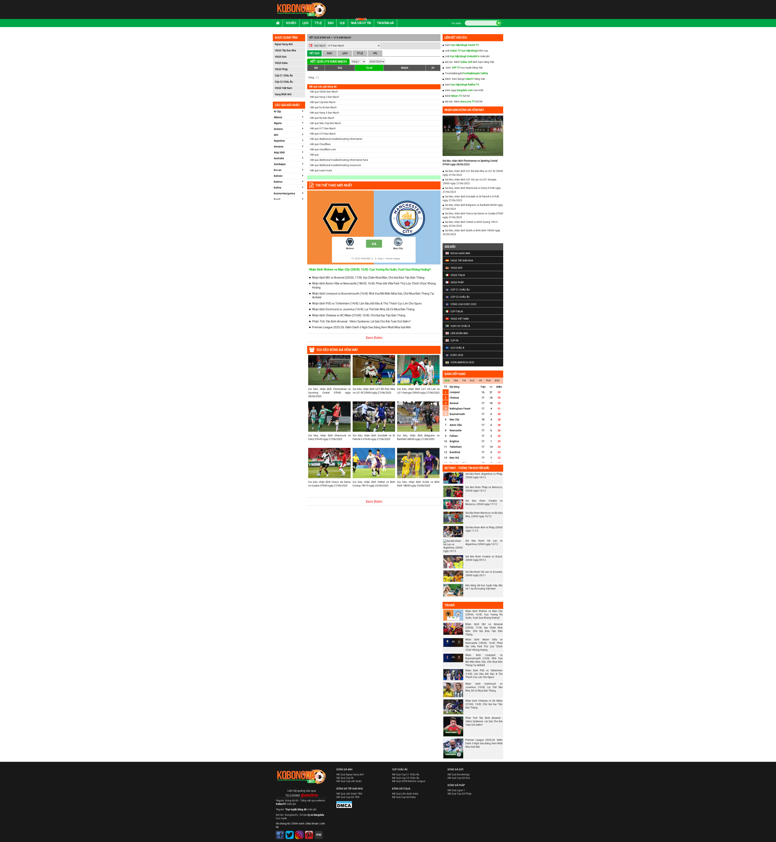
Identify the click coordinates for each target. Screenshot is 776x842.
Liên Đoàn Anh (459, 333)
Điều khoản (312, 823)
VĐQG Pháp (281, 69)
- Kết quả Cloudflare (320, 144)
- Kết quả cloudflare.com (322, 149)
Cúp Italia (456, 311)
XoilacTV (281, 804)
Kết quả (314, 53)
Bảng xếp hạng (455, 374)
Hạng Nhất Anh (283, 94)
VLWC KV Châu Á (460, 326)
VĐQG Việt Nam (283, 88)
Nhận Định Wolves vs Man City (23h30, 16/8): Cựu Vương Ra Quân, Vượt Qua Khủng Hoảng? (370, 269)
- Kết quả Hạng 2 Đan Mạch (324, 97)
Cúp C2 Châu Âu (284, 81)
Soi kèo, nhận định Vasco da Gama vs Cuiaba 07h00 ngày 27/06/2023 (329, 483)
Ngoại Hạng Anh (284, 44)
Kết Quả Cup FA (344, 778)
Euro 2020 (456, 355)
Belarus (278, 181)
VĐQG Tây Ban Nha (285, 50)
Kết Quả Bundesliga (459, 774)
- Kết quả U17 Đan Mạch (322, 128)
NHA (447, 380)
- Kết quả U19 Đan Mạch (322, 133)
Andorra (278, 129)
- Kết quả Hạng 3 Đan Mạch (324, 112)
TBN (455, 380)
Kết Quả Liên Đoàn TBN (349, 793)
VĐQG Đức (281, 56)
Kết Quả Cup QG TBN (347, 797)
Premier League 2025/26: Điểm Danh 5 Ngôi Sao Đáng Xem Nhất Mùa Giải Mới (361, 327)
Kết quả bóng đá (319, 37)
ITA (464, 380)
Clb (342, 23)
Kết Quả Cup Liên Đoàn (349, 781)
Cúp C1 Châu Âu (284, 75)
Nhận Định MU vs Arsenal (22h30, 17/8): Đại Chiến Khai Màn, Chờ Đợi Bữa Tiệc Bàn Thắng (368, 277)
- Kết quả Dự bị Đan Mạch (323, 107)
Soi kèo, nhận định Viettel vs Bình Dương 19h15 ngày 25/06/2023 (374, 483)
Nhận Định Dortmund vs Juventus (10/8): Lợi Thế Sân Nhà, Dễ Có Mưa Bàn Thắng (363, 309)
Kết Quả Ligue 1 (456, 790)
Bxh (330, 23)
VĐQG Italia (281, 63)
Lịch (305, 23)
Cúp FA (454, 340)
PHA (488, 380)
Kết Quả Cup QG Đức (459, 778)
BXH (329, 53)
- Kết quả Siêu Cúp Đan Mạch (325, 123)
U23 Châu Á (457, 347)
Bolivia (277, 187)
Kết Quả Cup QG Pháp (459, 793)
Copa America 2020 (462, 362)
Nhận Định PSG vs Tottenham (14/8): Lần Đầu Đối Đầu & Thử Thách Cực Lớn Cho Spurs (367, 303)
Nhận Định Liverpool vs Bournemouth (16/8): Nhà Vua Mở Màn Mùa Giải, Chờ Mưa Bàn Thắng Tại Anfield (373, 295)
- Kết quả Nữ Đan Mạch (321, 118)
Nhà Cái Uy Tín (361, 23)
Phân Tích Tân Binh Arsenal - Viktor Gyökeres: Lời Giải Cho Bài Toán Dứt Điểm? (361, 321)
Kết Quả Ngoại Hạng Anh (350, 774)
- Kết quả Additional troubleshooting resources (335, 165)
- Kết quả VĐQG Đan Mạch (323, 91)
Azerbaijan (280, 164)
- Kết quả (314, 154)
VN (480, 380)
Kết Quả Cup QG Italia (404, 797)
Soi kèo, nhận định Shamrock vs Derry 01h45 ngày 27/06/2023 (329, 437)
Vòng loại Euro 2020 (463, 304)
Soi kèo (291, 23)
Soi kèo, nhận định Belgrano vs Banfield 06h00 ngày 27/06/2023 (418, 437)
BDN (497, 380)
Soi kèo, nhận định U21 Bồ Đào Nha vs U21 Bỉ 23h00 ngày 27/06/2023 (374, 390)
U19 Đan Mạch (342, 37)
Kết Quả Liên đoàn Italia (405, 793)
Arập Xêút (279, 152)
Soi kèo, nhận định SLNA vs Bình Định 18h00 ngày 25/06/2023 (418, 483)
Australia (279, 158)
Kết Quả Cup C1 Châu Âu (405, 774)
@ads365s (309, 795)
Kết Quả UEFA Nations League (408, 781)
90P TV (456, 67)
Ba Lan (278, 170)
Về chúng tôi (283, 823)
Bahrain (278, 176)
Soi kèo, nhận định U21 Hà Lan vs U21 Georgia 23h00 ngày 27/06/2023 (418, 390)
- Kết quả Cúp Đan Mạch (322, 102)
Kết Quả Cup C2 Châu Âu (405, 778)
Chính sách (298, 823)
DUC (472, 380)
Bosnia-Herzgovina (284, 193)
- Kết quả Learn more (320, 170)
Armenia (278, 146)
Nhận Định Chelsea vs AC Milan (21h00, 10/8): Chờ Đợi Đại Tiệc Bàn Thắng (358, 315)
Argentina (279, 140)
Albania (278, 117)
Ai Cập (277, 111)
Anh (276, 135)
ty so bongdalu (316, 815)
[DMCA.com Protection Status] (341, 805)
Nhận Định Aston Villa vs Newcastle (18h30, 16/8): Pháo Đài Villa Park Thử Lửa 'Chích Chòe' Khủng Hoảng (374, 285)
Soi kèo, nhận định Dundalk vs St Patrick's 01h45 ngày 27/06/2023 (374, 437)
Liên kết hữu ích (456, 37)
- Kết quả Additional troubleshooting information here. (339, 160)
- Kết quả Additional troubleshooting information (335, 139)
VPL (375, 53)
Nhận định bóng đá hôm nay (464, 110)
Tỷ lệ (318, 23)
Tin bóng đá (385, 23)
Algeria (278, 123)
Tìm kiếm (456, 23)
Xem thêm (374, 338)
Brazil (277, 199)
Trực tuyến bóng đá (296, 809)
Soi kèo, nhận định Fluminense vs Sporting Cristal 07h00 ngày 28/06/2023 (329, 392)
